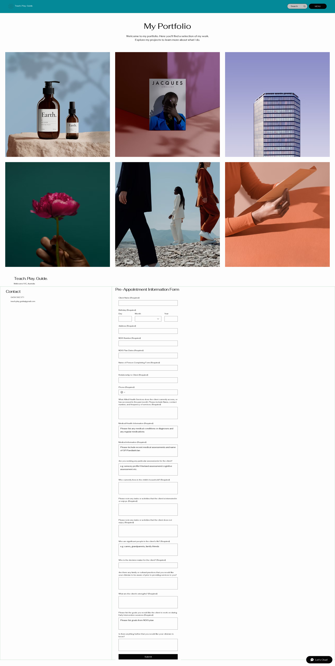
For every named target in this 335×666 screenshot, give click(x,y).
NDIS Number (130, 338)
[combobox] (148, 319)
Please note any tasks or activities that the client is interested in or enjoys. (148, 499)
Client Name (129, 298)
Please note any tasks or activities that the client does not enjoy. (145, 521)
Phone (127, 387)
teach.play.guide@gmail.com (23, 301)
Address (127, 326)
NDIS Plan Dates (131, 350)
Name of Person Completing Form (139, 362)
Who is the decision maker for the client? (142, 560)
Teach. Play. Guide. (24, 6)
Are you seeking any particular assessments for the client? (145, 461)
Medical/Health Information (136, 423)
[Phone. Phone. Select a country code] (122, 392)
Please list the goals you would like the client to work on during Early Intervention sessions (148, 613)
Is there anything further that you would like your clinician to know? (146, 635)
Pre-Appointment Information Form (147, 289)
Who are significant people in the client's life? (144, 541)
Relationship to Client (133, 375)
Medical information (132, 442)
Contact (13, 291)
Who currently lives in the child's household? (144, 480)
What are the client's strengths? (138, 594)
